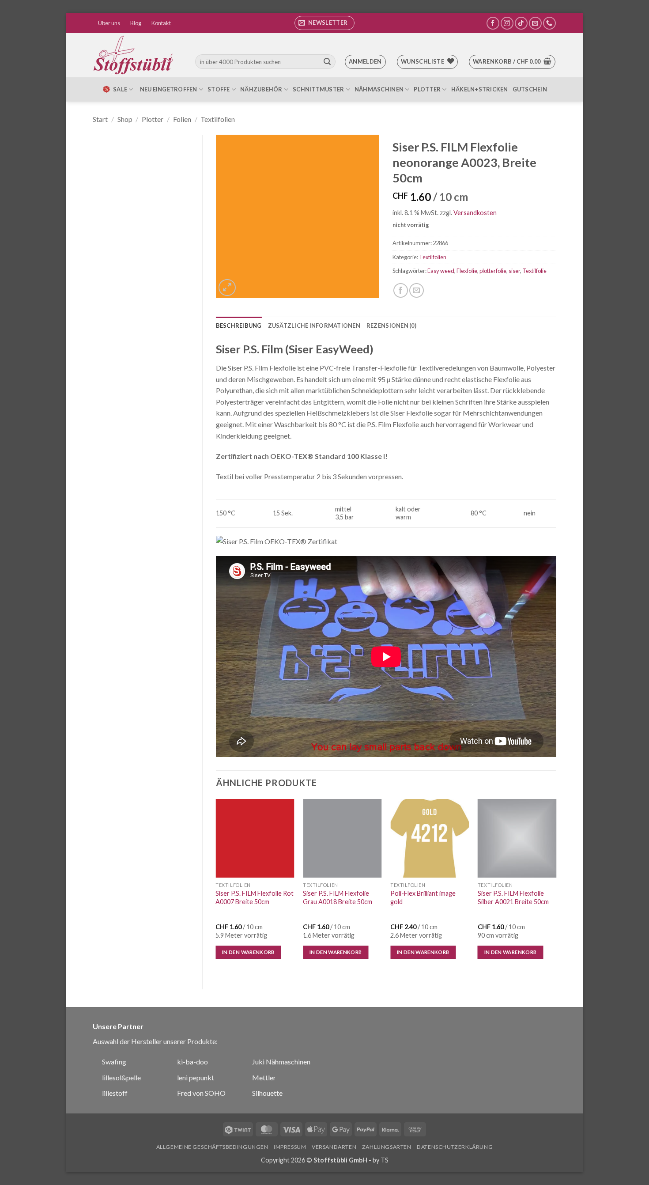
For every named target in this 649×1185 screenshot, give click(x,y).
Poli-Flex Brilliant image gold (423, 897)
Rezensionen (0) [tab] (391, 325)
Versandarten (334, 1146)
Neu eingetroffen (168, 89)
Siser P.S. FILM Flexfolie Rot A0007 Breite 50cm (254, 897)
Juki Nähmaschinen (281, 1061)
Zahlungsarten (386, 1146)
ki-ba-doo (192, 1061)
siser (514, 270)
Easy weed (440, 270)
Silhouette (267, 1093)
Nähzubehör (261, 89)
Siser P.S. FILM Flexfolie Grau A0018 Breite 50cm (337, 897)
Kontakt (161, 23)
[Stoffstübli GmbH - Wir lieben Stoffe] (135, 55)
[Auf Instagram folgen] (507, 23)
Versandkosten (475, 212)
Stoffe (219, 89)
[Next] (555, 886)
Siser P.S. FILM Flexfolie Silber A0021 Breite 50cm (513, 897)
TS (385, 1160)
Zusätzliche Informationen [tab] (314, 325)
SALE (120, 89)
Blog (135, 23)
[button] (324, 23)
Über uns (109, 23)
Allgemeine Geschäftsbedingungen (212, 1146)
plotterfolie (492, 270)
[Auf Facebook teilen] (400, 290)
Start (100, 119)
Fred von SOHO (201, 1093)
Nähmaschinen (379, 89)
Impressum (290, 1146)
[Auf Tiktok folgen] (521, 23)
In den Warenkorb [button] (248, 952)
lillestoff (115, 1093)
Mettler (264, 1077)
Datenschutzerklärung (455, 1146)
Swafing (114, 1061)
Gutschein (530, 89)
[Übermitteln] (327, 61)
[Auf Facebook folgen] (493, 23)
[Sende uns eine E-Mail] (535, 23)
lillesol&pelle (121, 1077)
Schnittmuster (318, 89)
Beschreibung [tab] (239, 325)
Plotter (427, 89)
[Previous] (216, 886)
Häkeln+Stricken (479, 89)
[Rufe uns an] (549, 23)
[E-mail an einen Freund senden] (416, 290)
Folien (182, 119)
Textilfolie (534, 270)
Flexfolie (467, 270)
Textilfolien (217, 119)
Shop (124, 119)
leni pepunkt (195, 1077)
